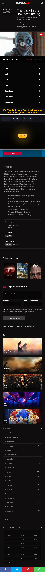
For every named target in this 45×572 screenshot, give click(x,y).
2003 (9, 558)
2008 (35, 551)
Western (9, 520)
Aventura (10, 446)
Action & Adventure (13, 437)
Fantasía (9, 481)
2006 (22, 555)
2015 (35, 543)
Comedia (10, 459)
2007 (9, 555)
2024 (35, 532)
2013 (22, 547)
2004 (35, 555)
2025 (22, 532)
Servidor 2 (16, 119)
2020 (9, 539)
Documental (11, 468)
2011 (9, 551)
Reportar (29, 59)
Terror (19, 22)
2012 (35, 547)
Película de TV (11, 498)
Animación (10, 441)
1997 (22, 558)
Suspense (10, 511)
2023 (9, 536)
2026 (9, 532)
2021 (35, 536)
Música (9, 494)
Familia (9, 476)
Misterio (9, 489)
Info (13, 153)
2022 (22, 536)
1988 (35, 558)
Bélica (9, 450)
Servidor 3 (27, 119)
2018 (35, 539)
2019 (22, 539)
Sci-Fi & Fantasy (12, 507)
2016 (22, 543)
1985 (9, 562)
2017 (9, 543)
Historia (9, 485)
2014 (9, 547)
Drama (9, 472)
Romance (10, 502)
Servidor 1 (6, 119)
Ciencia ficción (12, 455)
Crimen (9, 463)
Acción (9, 433)
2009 (22, 551)
